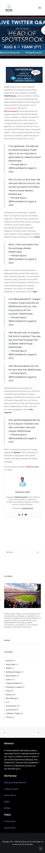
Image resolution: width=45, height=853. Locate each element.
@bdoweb (19, 146)
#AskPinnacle (15, 161)
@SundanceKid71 (22, 299)
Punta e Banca (10, 795)
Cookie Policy (9, 828)
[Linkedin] (19, 515)
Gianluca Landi (34, 45)
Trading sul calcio (11, 789)
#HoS (11, 244)
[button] (39, 8)
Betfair (7, 802)
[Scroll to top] (40, 848)
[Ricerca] (22, 552)
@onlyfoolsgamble (23, 420)
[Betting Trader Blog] (9, 7)
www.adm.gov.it (14, 769)
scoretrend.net (27, 508)
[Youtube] (26, 515)
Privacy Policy (10, 821)
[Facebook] (22, 515)
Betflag (7, 808)
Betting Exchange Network (15, 782)
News (22, 45)
